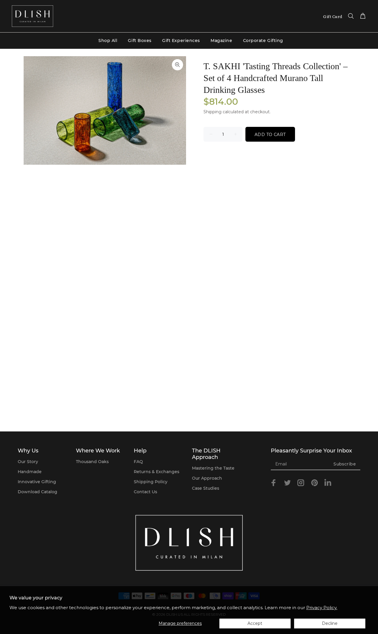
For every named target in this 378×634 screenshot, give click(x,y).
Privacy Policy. (321, 607)
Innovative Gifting (37, 481)
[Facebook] (273, 483)
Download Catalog (37, 491)
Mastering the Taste (213, 468)
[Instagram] (301, 483)
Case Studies (205, 488)
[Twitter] (287, 483)
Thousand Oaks (92, 461)
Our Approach (207, 478)
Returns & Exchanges (156, 471)
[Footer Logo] (189, 543)
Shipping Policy (150, 481)
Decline (330, 623)
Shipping (212, 111)
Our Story (28, 461)
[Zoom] (177, 64)
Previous (32, 110)
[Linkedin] (328, 484)
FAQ (138, 461)
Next (177, 110)
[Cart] (361, 16)
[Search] (351, 16)
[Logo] (32, 16)
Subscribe (344, 464)
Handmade (30, 471)
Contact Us (145, 491)
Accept (254, 623)
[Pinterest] (314, 483)
